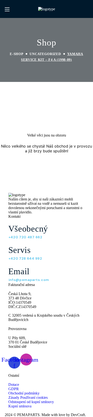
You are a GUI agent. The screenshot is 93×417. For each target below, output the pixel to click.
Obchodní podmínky (24, 393)
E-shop (16, 54)
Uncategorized (45, 54)
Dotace (13, 385)
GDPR (13, 389)
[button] (86, 9)
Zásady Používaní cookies (28, 397)
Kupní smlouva (19, 406)
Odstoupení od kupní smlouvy (31, 402)
